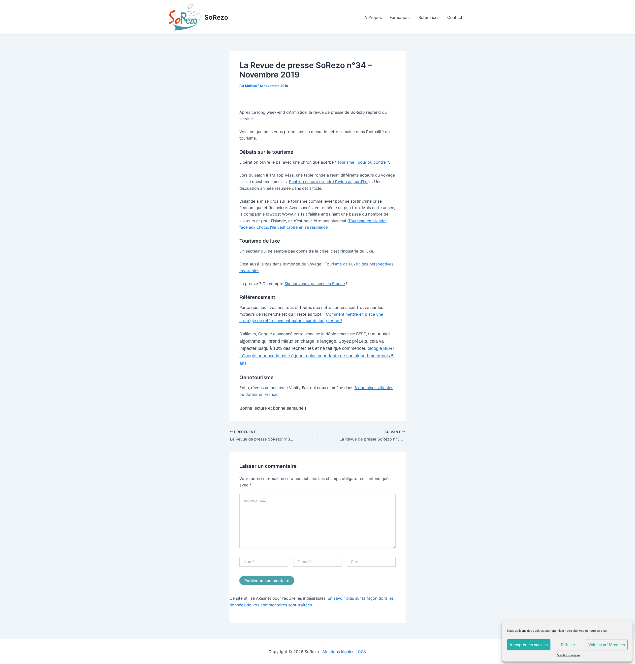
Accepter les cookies (529, 644)
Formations (400, 17)
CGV (362, 651)
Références (428, 17)
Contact (454, 17)
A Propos (373, 17)
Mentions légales (568, 655)
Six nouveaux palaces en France (315, 283)
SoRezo (216, 17)
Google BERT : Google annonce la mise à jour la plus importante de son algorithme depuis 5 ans (317, 356)
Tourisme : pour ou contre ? (363, 162)
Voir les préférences (606, 644)
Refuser (568, 644)
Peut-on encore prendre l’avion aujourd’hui (328, 181)
